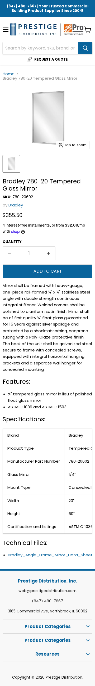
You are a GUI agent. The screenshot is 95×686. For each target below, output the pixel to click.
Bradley (15, 205)
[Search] (85, 48)
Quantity (12, 242)
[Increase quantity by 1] (48, 253)
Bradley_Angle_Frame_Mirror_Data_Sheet (50, 555)
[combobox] (40, 48)
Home (9, 73)
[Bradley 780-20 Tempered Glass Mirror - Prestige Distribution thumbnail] (11, 163)
